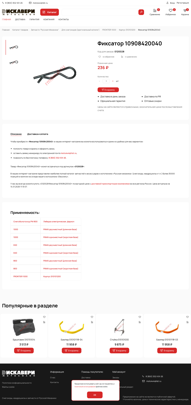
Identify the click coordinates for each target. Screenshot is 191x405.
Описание (16, 134)
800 (15, 260)
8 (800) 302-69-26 (14, 3)
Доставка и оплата (37, 134)
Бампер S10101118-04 (71, 339)
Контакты (64, 19)
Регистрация (183, 2)
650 (15, 245)
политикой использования (85, 386)
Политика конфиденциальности (17, 382)
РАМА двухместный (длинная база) (60, 229)
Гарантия (34, 19)
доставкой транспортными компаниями (110, 183)
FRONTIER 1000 (109, 29)
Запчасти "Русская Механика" (45, 29)
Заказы (115, 377)
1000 (15, 229)
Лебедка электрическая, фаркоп (58, 221)
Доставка (20, 19)
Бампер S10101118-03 (167, 339)
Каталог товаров (20, 29)
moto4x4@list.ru (40, 3)
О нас (52, 377)
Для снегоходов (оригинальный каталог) (81, 29)
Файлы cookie (8, 387)
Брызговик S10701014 (24, 339)
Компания (48, 19)
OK (95, 395)
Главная (6, 19)
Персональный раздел (122, 387)
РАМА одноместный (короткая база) (60, 237)
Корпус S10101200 (127, 29)
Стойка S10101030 (119, 339)
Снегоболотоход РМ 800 (25, 221)
